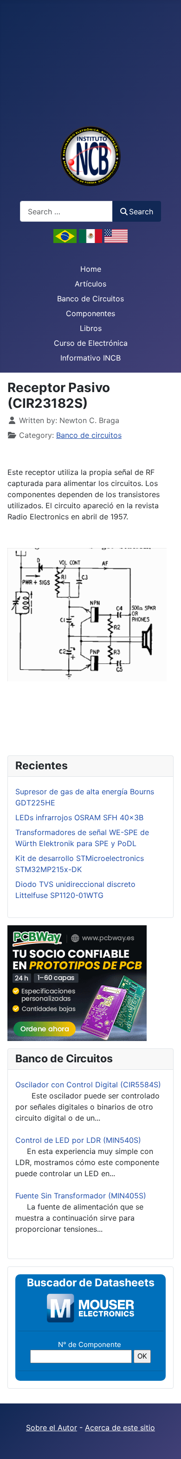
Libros (91, 328)
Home (90, 269)
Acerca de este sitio (120, 1427)
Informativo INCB (90, 357)
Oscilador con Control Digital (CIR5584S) (88, 1084)
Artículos (90, 283)
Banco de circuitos (89, 435)
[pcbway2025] (77, 982)
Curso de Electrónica (91, 343)
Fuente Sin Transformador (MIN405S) (80, 1195)
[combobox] (66, 211)
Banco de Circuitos (90, 298)
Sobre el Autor (51, 1427)
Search (141, 211)
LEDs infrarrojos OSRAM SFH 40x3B (79, 817)
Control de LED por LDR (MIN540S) (78, 1140)
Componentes (90, 313)
